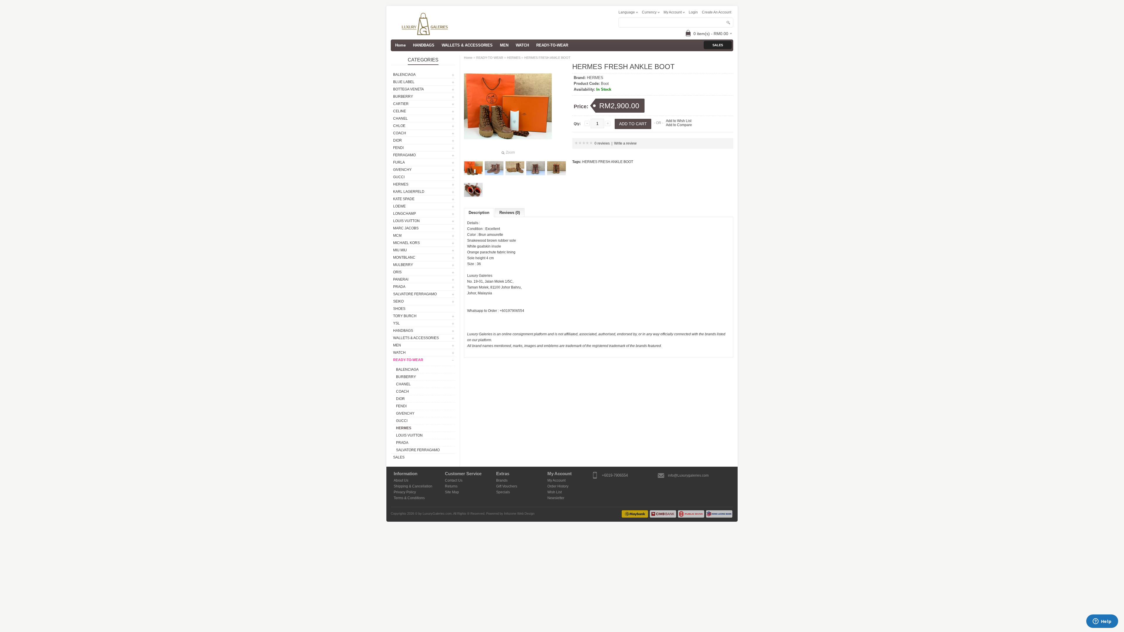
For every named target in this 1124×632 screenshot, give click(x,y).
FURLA (399, 162)
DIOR (397, 140)
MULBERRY (403, 265)
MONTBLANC (404, 257)
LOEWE (399, 206)
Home (468, 57)
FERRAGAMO (404, 155)
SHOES (399, 309)
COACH (399, 133)
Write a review (625, 143)
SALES (399, 457)
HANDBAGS (423, 45)
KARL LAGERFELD (408, 192)
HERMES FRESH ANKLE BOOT (547, 57)
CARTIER (401, 104)
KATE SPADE (403, 199)
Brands (502, 480)
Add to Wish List (678, 121)
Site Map (452, 492)
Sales (717, 45)
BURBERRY (403, 97)
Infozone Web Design (519, 513)
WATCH (522, 45)
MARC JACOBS (406, 228)
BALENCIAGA (404, 75)
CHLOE (399, 126)
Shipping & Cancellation (413, 486)
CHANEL (400, 118)
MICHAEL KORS (406, 243)
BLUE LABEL (403, 82)
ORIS (397, 272)
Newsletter (555, 498)
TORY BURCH (405, 316)
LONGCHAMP (404, 214)
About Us (401, 480)
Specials (503, 492)
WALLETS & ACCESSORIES (467, 45)
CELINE (399, 111)
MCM (397, 235)
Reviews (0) (509, 212)
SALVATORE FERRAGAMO (415, 294)
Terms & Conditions (409, 498)
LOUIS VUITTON (406, 221)
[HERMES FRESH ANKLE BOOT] (473, 168)
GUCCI (399, 177)
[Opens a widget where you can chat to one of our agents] (1102, 621)
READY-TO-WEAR (552, 45)
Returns (451, 486)
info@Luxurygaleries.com (688, 475)
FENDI (398, 148)
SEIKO (398, 301)
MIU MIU (400, 250)
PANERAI (400, 279)
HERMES (400, 184)
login (693, 12)
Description (479, 212)
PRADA (399, 287)
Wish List (554, 492)
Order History (557, 486)
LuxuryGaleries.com (437, 513)
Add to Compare (679, 125)
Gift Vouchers (506, 486)
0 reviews (602, 143)
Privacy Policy (405, 492)
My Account (556, 480)
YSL (396, 323)
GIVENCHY (402, 170)
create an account (716, 12)
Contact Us (453, 480)
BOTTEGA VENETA (408, 89)
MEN (504, 45)
